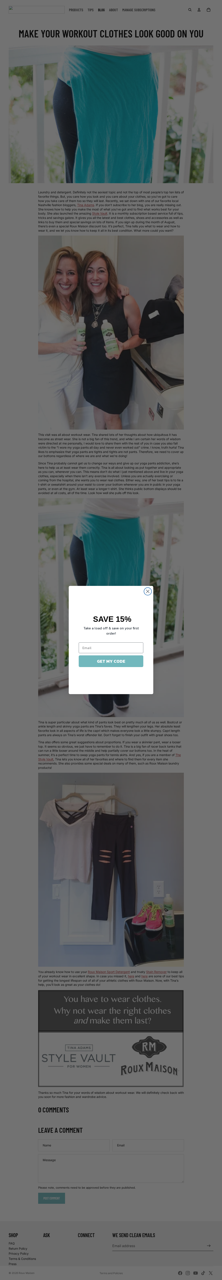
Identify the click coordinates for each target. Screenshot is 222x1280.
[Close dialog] (148, 591)
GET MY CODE (111, 661)
